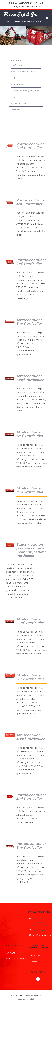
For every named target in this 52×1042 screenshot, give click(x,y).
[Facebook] (38, 979)
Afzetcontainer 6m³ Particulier (29, 322)
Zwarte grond (19, 103)
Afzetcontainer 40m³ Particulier (30, 737)
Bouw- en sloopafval (23, 71)
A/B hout (17, 65)
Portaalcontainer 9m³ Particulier (31, 262)
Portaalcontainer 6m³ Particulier (31, 845)
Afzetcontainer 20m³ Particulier (30, 621)
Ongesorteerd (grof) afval (26, 90)
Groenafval (18, 84)
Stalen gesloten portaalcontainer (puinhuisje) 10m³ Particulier (31, 550)
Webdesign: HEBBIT (26, 999)
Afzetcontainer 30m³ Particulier (30, 677)
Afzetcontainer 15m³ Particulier (29, 490)
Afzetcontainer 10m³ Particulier (30, 378)
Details (10, 146)
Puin (14, 97)
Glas (14, 78)
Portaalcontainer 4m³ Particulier (31, 202)
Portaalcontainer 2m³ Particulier (31, 146)
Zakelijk (15, 109)
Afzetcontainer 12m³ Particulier (29, 434)
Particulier (16, 60)
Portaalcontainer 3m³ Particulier (31, 797)
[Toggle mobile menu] (47, 17)
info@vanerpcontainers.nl (40, 935)
